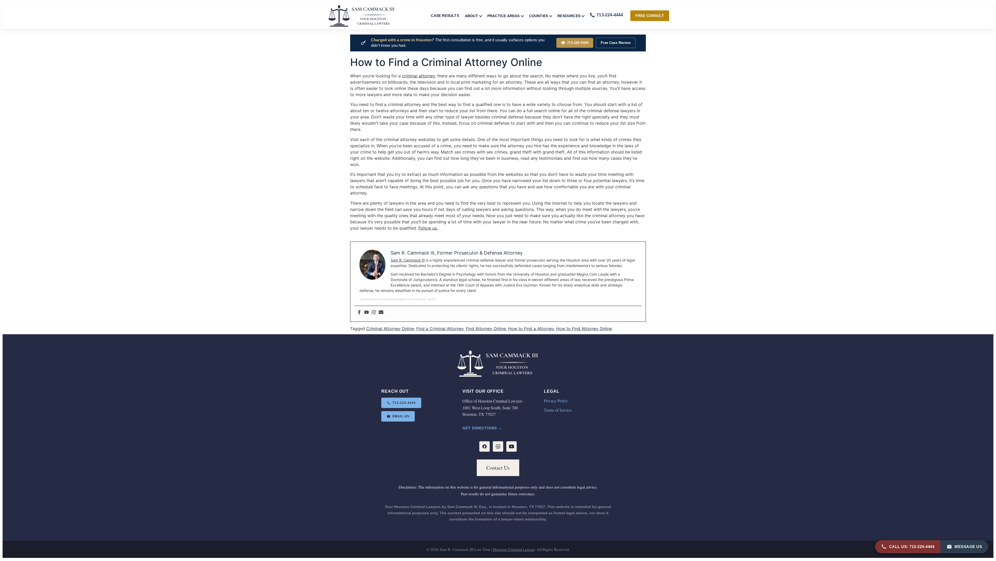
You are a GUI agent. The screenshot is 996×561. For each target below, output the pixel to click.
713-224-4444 (575, 43)
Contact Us (498, 467)
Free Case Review (616, 43)
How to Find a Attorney (531, 328)
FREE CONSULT (649, 16)
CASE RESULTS (445, 16)
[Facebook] (359, 312)
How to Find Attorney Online (584, 328)
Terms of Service (558, 410)
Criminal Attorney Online (390, 328)
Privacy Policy (556, 400)
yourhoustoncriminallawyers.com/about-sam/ (397, 299)
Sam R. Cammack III (408, 260)
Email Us (400, 416)
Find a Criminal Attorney (440, 328)
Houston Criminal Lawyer (514, 549)
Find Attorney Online (486, 328)
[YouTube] (511, 446)
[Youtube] (366, 312)
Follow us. (428, 228)
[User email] (381, 312)
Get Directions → (482, 428)
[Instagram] (373, 312)
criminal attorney (418, 75)
